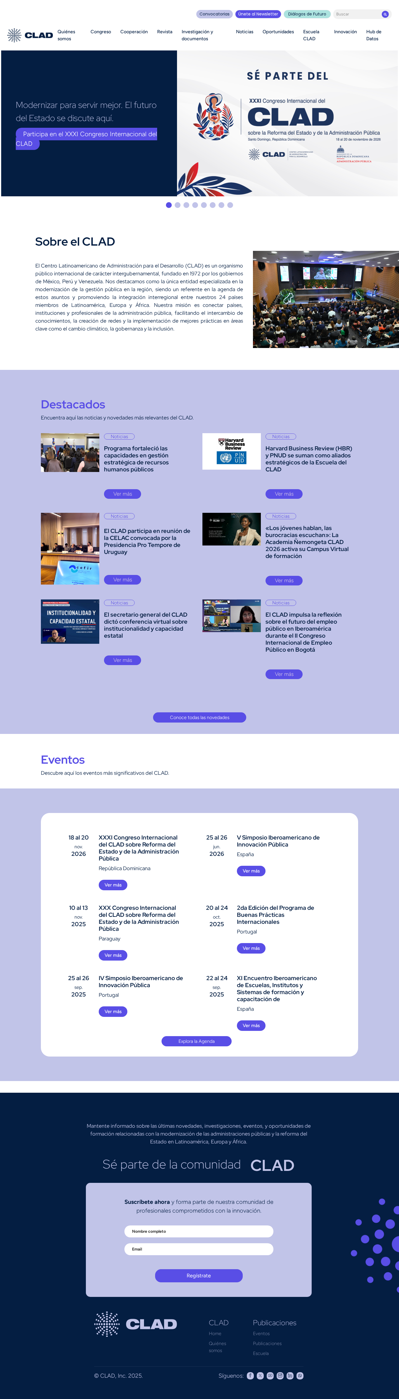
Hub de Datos (373, 35)
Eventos (261, 1333)
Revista (164, 31)
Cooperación (134, 31)
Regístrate (199, 1275)
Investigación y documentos (197, 35)
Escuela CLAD (311, 35)
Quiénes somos (66, 35)
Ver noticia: (39, 145)
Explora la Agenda (196, 1041)
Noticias (244, 31)
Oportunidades (278, 31)
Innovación (345, 31)
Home (215, 1333)
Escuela (261, 1353)
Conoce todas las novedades (199, 717)
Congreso (101, 31)
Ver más (122, 494)
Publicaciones (267, 1343)
